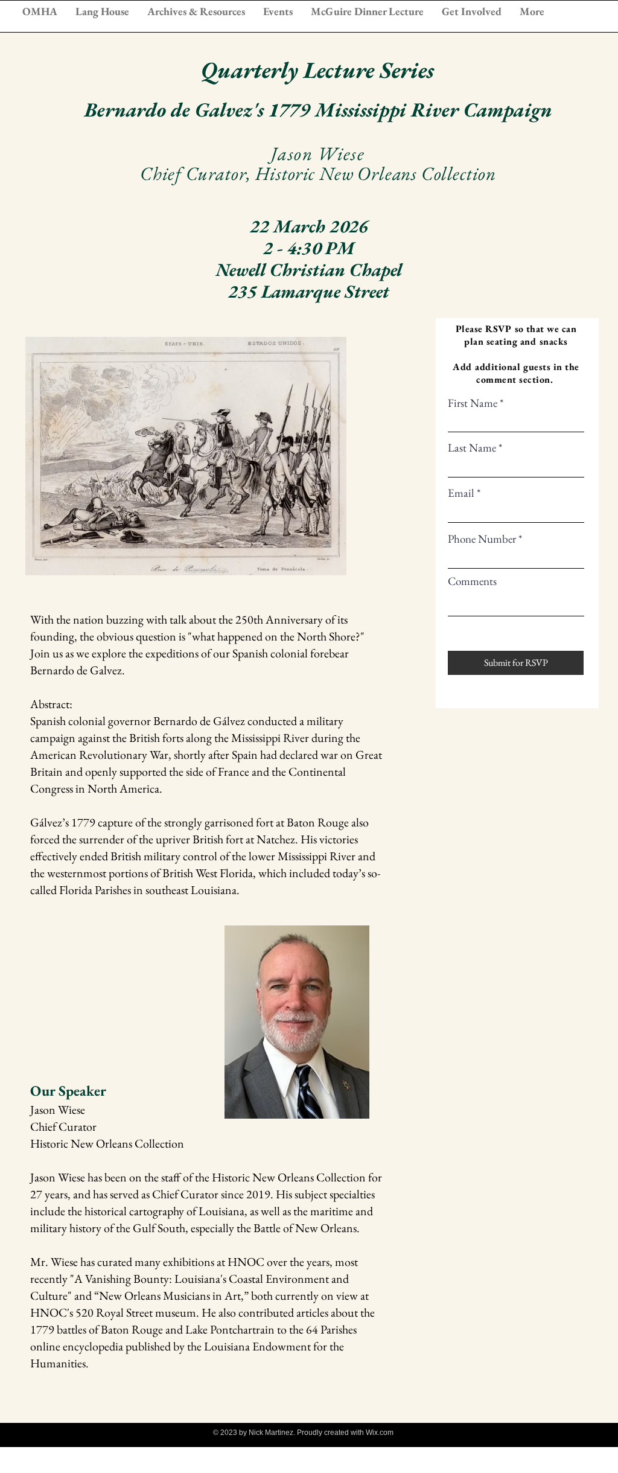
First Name (472, 403)
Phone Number (482, 539)
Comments (472, 581)
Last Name (472, 447)
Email (461, 493)
